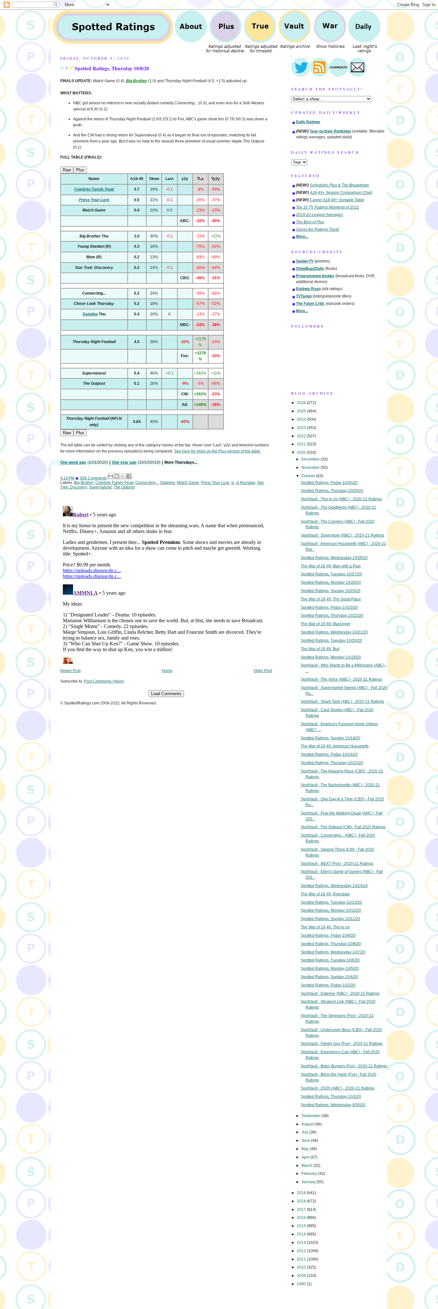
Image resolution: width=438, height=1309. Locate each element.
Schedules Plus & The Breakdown (339, 185)
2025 (302, 411)
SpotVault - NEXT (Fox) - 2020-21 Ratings (337, 863)
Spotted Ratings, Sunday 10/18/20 (330, 738)
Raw (67, 170)
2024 (302, 419)
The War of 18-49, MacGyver (325, 624)
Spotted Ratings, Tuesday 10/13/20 (331, 902)
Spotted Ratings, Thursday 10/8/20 (112, 68)
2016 (302, 1217)
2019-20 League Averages (319, 214)
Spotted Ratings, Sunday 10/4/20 (329, 977)
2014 (302, 1234)
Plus (80, 170)
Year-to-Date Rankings (330, 131)
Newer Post (70, 670)
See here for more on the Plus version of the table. (217, 451)
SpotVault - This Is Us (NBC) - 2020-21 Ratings (341, 499)
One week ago (73, 462)
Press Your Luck (215, 482)
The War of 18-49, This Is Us (325, 927)
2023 (302, 428)
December (311, 459)
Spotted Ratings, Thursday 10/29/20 (332, 490)
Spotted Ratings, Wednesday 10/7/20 (333, 952)
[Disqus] (166, 584)
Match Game (188, 482)
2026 (302, 402)
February (309, 1173)
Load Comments (166, 693)
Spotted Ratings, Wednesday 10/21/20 (334, 632)
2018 (302, 1201)
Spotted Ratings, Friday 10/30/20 (329, 482)
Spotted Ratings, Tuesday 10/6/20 (330, 960)
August (308, 1124)
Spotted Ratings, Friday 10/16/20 (329, 754)
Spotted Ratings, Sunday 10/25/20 (330, 591)
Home (167, 670)
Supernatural (100, 487)
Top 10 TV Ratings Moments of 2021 (327, 207)
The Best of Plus (310, 222)
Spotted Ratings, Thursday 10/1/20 (331, 1096)
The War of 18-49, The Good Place (331, 599)
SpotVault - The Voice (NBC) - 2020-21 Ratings (341, 679)
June (306, 1140)
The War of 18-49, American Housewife (335, 746)
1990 (302, 1284)
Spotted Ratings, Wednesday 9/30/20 (333, 1105)
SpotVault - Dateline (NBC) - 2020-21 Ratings (340, 993)
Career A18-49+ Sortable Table (337, 200)
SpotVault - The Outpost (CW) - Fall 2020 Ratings (343, 827)
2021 (302, 444)
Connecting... (146, 482)
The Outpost (124, 487)
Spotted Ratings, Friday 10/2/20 (328, 985)
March (307, 1165)
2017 (302, 1209)
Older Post (263, 670)
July (305, 1132)
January (308, 1182)
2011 (302, 1259)
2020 (302, 452)
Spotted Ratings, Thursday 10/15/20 (332, 763)
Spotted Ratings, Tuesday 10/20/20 (331, 640)
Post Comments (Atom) (104, 681)
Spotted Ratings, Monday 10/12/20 (331, 910)
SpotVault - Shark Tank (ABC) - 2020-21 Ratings (342, 701)
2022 (302, 436)
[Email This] (110, 476)
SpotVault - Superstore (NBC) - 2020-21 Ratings (342, 535)
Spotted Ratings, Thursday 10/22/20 (332, 615)
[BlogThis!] (117, 476)
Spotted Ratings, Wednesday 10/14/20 (334, 885)
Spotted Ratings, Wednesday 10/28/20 (334, 557)
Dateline (167, 482)
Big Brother (83, 482)
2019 (302, 1193)
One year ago (124, 462)
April (305, 1157)
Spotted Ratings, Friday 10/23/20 (329, 607)
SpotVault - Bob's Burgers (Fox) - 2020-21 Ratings (344, 1066)
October (308, 476)
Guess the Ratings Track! (317, 229)
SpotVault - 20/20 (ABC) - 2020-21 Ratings (338, 1088)
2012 (302, 1251)
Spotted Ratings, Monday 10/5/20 (330, 968)
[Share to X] (123, 476)
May (305, 1149)
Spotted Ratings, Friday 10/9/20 (328, 935)
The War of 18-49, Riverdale (325, 894)
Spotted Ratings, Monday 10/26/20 (331, 582)
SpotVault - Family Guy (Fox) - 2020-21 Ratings (342, 1043)
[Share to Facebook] (129, 476)
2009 (302, 1275)
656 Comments (93, 478)
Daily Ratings (308, 122)
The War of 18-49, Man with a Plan (331, 566)
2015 (302, 1226)
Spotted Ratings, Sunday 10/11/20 (330, 919)
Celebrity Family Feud (114, 482)
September (311, 1116)
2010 (302, 1267)
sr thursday (245, 482)
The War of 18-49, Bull (320, 649)
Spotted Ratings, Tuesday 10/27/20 (331, 574)
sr (232, 482)
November (311, 467)
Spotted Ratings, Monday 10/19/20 (331, 657)
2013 (302, 1242)
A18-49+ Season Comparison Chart (341, 192)
